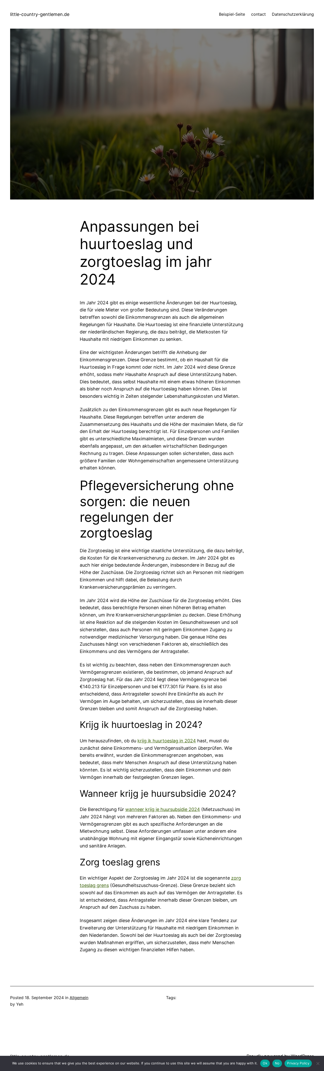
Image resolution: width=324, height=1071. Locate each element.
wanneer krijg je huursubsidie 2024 (162, 809)
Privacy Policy (298, 1063)
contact (258, 14)
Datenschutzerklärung (293, 14)
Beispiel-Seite (232, 14)
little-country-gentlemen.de (39, 14)
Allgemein (79, 997)
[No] (317, 1063)
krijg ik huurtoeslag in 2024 (166, 740)
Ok (265, 1063)
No (277, 1063)
